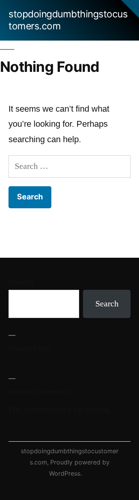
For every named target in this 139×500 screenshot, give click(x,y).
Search (21, 282)
